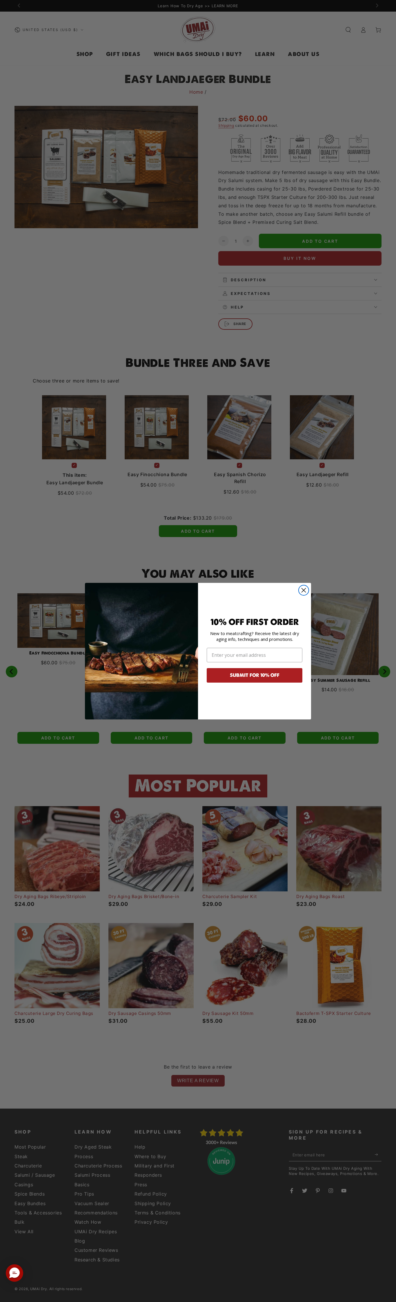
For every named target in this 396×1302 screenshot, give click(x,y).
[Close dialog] (304, 590)
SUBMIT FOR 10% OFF (254, 675)
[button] (14, 1273)
